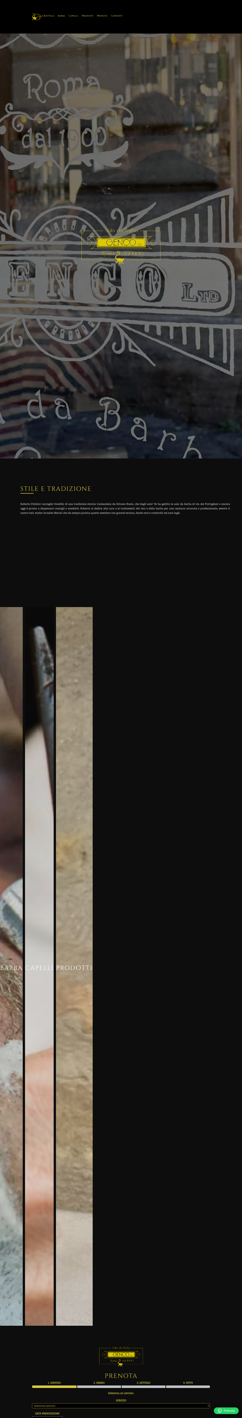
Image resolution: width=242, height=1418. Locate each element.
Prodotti (87, 16)
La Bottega (47, 16)
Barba (61, 16)
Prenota (102, 16)
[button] (226, 1410)
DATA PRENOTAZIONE (47, 1413)
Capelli (73, 16)
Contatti (116, 16)
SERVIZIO (121, 1400)
